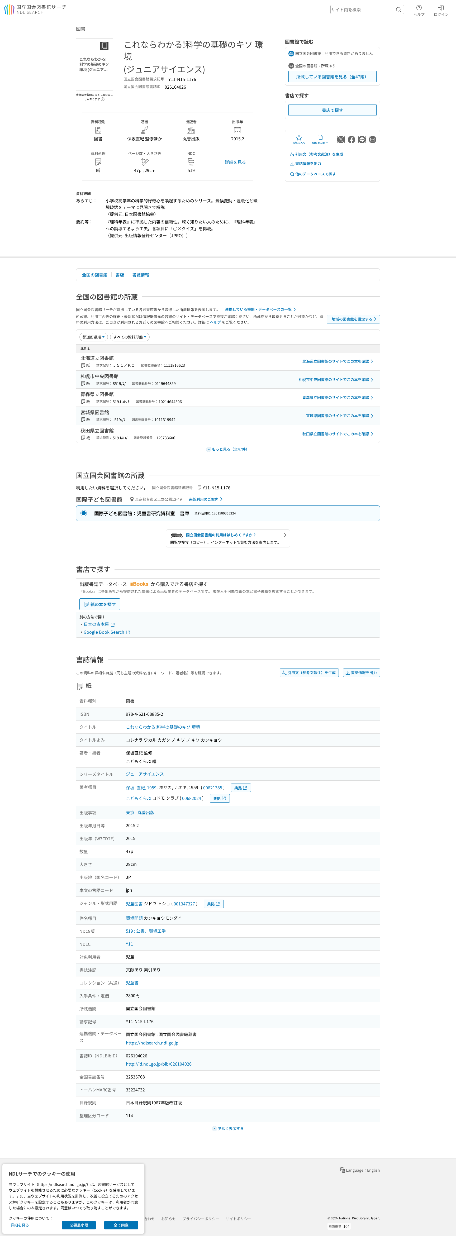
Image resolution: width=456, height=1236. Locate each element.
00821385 (212, 787)
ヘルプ (419, 14)
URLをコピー (320, 143)
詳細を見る (235, 162)
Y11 (129, 944)
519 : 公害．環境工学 (146, 931)
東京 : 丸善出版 (140, 812)
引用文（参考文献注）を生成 (319, 154)
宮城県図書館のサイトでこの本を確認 (337, 415)
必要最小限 (79, 1225)
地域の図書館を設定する (352, 319)
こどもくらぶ (138, 798)
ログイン (441, 14)
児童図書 (134, 903)
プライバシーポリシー (200, 1218)
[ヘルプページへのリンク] (103, 98)
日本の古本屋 (97, 624)
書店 (120, 274)
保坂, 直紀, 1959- (142, 787)
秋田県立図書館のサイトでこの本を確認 (335, 433)
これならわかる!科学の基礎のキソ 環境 (163, 727)
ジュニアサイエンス (145, 774)
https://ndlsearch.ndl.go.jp (152, 1042)
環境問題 (134, 918)
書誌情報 (140, 274)
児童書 (132, 982)
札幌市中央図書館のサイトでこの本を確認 (334, 379)
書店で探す (332, 110)
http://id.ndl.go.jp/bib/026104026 (159, 1064)
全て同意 (121, 1225)
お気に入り (299, 143)
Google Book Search (104, 632)
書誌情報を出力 (308, 163)
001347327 (184, 903)
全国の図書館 (94, 274)
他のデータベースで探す (315, 173)
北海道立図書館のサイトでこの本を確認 (335, 361)
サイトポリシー (238, 1218)
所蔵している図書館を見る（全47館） (332, 76)
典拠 (238, 787)
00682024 (191, 798)
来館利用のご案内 (203, 499)
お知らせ (168, 1218)
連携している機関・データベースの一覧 (258, 309)
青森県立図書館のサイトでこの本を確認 (335, 397)
